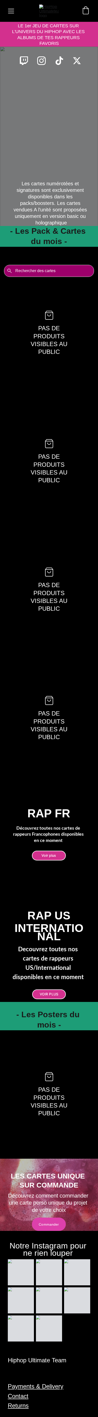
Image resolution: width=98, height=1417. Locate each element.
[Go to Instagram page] (44, 60)
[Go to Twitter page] (77, 60)
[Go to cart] (85, 11)
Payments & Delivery (35, 1386)
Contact (18, 1396)
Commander (49, 1224)
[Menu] (11, 11)
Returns (18, 1405)
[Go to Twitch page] (26, 60)
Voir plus (48, 855)
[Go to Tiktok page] (62, 60)
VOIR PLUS (49, 994)
